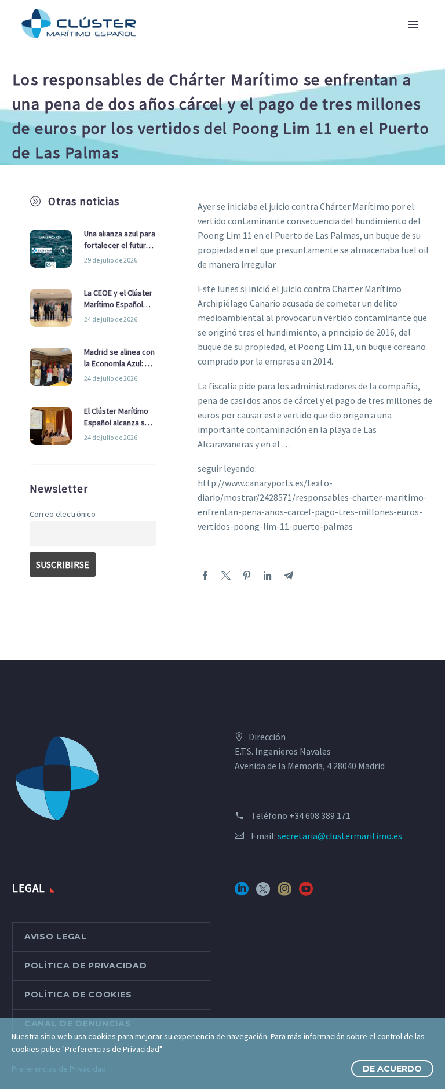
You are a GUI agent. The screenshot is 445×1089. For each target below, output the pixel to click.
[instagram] (284, 893)
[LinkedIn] (267, 575)
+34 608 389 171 (320, 815)
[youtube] (306, 893)
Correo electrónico (63, 514)
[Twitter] (226, 575)
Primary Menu (413, 24)
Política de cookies (78, 994)
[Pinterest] (246, 575)
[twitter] (263, 893)
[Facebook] (205, 575)
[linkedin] (242, 893)
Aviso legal (55, 936)
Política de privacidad (85, 965)
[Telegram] (288, 575)
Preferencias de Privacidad (59, 1068)
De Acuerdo (392, 1068)
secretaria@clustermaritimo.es (340, 836)
